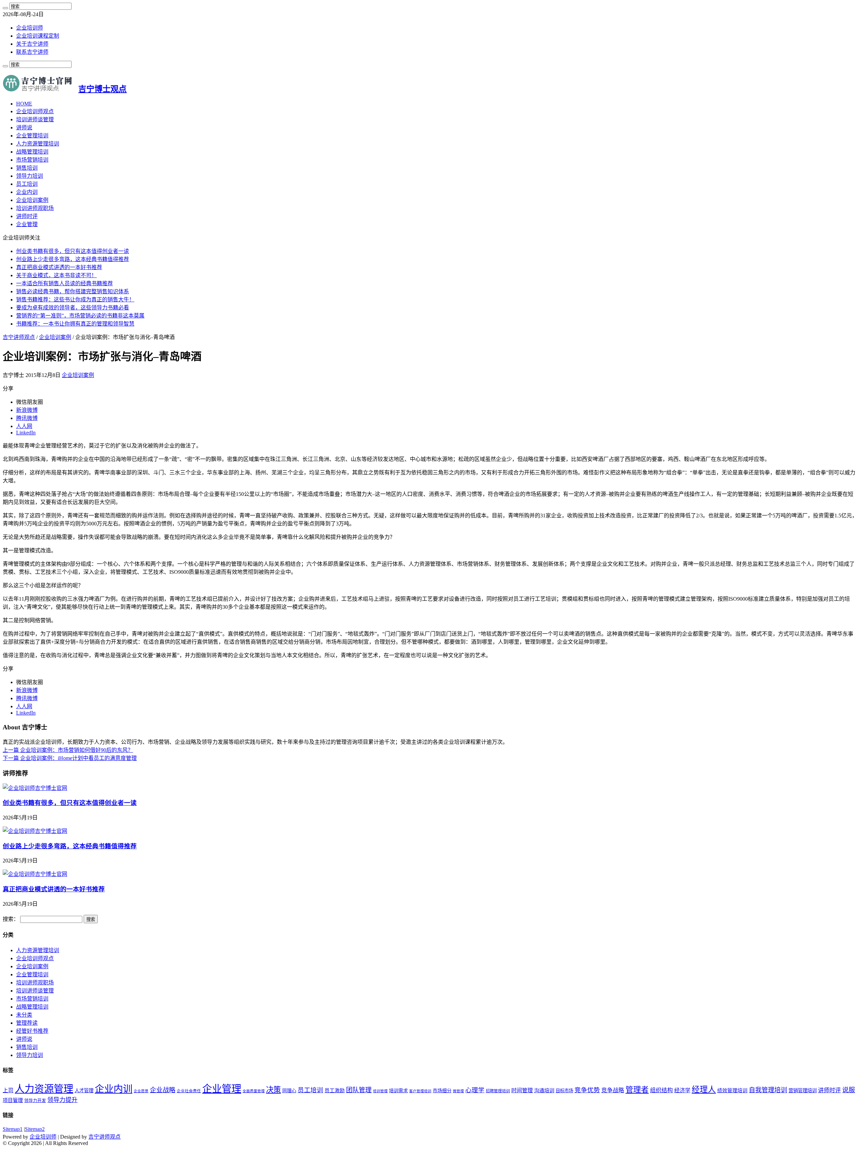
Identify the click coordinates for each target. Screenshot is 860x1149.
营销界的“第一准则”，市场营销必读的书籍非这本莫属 (80, 315)
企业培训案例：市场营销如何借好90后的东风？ (68, 750)
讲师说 (24, 127)
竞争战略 (612, 1090)
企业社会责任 (189, 1091)
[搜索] (5, 8)
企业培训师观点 (35, 111)
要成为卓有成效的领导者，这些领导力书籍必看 (72, 307)
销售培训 (27, 168)
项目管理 (13, 1100)
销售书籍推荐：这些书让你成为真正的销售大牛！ (75, 299)
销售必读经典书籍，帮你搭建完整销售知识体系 (72, 291)
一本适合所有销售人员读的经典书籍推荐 (64, 283)
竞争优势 (587, 1090)
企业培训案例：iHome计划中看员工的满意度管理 (70, 758)
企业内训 (27, 192)
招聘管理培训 (498, 1091)
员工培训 (27, 184)
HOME (24, 104)
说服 (848, 1090)
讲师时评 (27, 216)
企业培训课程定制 (37, 36)
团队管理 (359, 1090)
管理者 (637, 1090)
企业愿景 (141, 1091)
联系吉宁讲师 (32, 52)
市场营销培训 (32, 160)
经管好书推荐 (32, 1031)
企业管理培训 (32, 135)
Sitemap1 (13, 1129)
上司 (8, 1090)
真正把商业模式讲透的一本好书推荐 (59, 267)
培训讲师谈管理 (35, 119)
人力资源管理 (44, 1088)
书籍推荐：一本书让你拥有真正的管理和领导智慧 (75, 324)
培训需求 (398, 1090)
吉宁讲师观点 (19, 337)
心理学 (474, 1090)
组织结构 (661, 1090)
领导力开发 (35, 1100)
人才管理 (84, 1090)
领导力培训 (29, 176)
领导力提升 (62, 1100)
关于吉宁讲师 (32, 44)
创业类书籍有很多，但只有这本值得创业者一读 (72, 251)
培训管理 (380, 1091)
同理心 (289, 1090)
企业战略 (162, 1090)
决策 (273, 1090)
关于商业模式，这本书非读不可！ (56, 275)
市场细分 (442, 1090)
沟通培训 (544, 1090)
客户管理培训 (420, 1091)
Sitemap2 (35, 1129)
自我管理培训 (768, 1090)
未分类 (24, 1015)
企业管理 (27, 224)
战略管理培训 (32, 152)
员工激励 (335, 1090)
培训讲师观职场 (35, 208)
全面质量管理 (254, 1091)
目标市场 (564, 1090)
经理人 (704, 1089)
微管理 (458, 1091)
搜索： (11, 919)
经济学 (682, 1090)
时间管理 (522, 1090)
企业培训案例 (32, 200)
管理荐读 (27, 1023)
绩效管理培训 (732, 1090)
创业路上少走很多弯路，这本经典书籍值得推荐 (72, 259)
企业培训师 (29, 28)
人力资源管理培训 (37, 143)
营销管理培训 (802, 1090)
